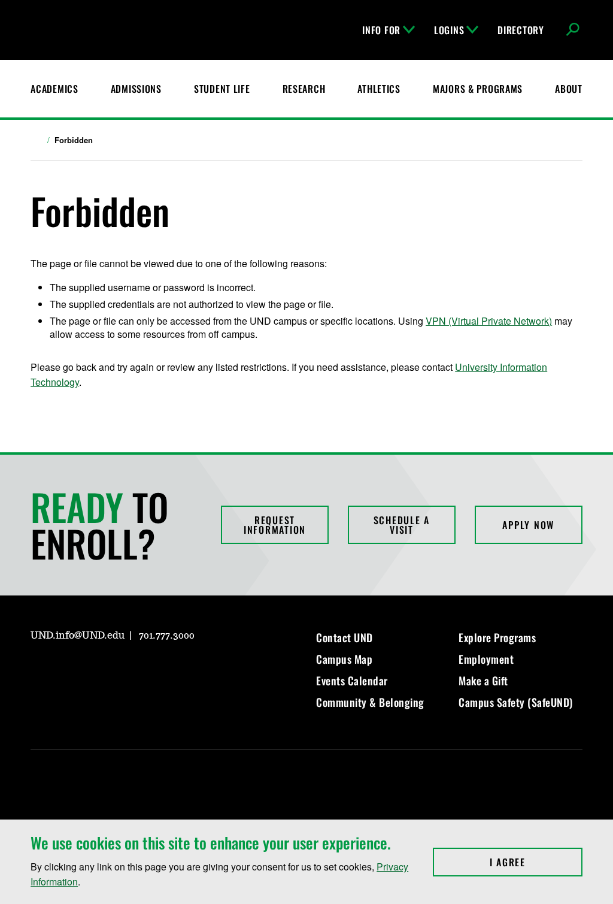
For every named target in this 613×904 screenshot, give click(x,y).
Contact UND (344, 637)
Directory (520, 30)
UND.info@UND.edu (78, 635)
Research (304, 88)
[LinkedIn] (96, 669)
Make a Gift (483, 680)
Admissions (136, 88)
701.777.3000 (167, 635)
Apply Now (528, 525)
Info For (381, 30)
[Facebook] (67, 669)
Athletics (378, 88)
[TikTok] (153, 669)
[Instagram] (39, 669)
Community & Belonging (370, 702)
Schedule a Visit (402, 525)
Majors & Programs (478, 88)
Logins (449, 30)
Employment (486, 659)
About (568, 88)
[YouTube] (125, 669)
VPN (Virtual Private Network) (489, 321)
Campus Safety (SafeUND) (516, 702)
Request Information (275, 525)
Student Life (222, 88)
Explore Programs (497, 637)
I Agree (536, 862)
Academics (54, 88)
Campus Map (344, 659)
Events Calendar (352, 680)
